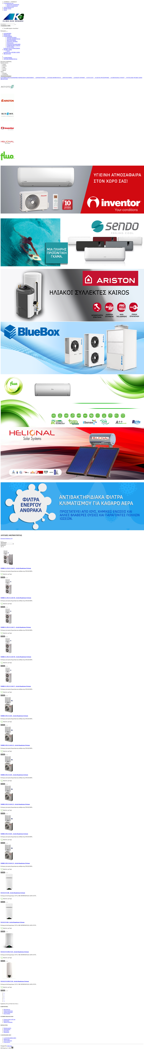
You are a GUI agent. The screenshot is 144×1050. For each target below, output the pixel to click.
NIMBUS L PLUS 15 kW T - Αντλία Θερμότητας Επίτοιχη (16, 686)
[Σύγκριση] (7, 577)
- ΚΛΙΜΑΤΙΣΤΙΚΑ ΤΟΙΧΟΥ (116, 77)
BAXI (8, 51)
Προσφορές (6, 1032)
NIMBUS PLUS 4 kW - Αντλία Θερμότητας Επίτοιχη (14, 715)
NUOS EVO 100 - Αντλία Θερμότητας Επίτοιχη (13, 892)
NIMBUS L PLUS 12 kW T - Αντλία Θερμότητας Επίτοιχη (16, 627)
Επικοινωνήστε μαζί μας (9, 1019)
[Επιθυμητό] (5, 577)
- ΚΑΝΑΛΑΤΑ (89, 77)
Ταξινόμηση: (4, 542)
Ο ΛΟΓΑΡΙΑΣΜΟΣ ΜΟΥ (10, 1038)
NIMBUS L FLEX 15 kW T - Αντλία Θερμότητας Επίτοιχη (16, 568)
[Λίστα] (1, 541)
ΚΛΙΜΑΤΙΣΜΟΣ (8, 36)
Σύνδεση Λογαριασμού (12, 6)
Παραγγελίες (7, 1039)
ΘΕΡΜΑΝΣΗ (7, 34)
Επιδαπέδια (5, 74)
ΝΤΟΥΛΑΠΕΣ (10, 47)
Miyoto (4, 70)
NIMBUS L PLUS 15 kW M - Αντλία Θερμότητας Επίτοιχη (16, 656)
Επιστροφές (6, 1020)
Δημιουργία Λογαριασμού (13, 4)
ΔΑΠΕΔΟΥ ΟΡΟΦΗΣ (12, 41)
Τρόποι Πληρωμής (8, 1012)
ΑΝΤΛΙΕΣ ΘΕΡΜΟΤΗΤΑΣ (13, 39)
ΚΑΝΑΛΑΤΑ (10, 43)
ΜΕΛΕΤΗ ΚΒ (7, 53)
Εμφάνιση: (3, 545)
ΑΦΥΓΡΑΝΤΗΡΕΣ (11, 40)
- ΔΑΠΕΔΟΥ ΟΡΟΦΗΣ (78, 77)
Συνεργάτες (6, 1030)
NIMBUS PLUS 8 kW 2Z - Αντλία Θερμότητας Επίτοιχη (15, 863)
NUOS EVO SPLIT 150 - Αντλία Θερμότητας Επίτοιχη (15, 981)
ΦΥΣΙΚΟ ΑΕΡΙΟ (8, 49)
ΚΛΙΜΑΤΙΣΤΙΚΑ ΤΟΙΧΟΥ (13, 45)
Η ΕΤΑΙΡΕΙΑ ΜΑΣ (5, 77)
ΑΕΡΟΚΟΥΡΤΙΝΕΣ (11, 37)
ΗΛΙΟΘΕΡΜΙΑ (7, 33)
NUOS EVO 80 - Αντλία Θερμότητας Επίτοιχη (12, 922)
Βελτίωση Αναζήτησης (6, 76)
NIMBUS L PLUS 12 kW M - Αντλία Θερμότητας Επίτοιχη (16, 597)
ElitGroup (9, 1046)
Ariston (4, 64)
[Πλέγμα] (2, 541)
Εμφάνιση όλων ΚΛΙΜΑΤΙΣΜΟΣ (12, 48)
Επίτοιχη (4, 73)
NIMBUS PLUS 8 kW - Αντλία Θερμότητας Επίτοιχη (14, 833)
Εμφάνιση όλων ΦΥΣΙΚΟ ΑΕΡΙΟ (12, 52)
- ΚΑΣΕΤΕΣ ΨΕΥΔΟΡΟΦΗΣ (101, 77)
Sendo (3, 67)
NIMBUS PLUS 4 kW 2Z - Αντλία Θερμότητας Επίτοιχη (15, 745)
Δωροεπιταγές (7, 1029)
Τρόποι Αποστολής (8, 1011)
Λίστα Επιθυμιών (8, 1040)
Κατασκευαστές (7, 1028)
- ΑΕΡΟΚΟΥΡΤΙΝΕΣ (39, 77)
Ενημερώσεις (7, 1042)
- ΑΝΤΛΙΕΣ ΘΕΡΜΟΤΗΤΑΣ (53, 77)
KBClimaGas (7, 1009)
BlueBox (4, 66)
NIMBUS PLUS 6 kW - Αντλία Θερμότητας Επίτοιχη (14, 774)
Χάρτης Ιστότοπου (8, 1022)
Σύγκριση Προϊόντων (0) (6, 538)
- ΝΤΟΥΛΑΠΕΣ (129, 77)
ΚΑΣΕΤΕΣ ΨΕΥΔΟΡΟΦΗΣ (13, 44)
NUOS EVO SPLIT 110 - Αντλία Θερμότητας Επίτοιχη (15, 951)
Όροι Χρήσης (7, 1013)
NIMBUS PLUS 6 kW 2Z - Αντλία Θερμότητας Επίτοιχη (15, 804)
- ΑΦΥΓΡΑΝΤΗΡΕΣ (66, 77)
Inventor (4, 69)
